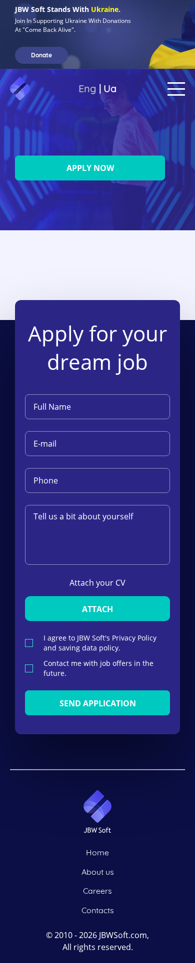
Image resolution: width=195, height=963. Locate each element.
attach (97, 609)
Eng (87, 88)
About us (98, 872)
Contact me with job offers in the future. (99, 668)
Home (97, 852)
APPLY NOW (90, 167)
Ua (110, 88)
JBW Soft (42, 88)
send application (98, 703)
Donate (41, 55)
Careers (97, 891)
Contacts (98, 910)
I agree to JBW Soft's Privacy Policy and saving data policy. (100, 642)
